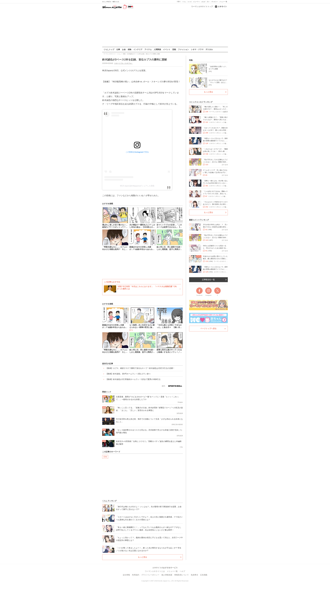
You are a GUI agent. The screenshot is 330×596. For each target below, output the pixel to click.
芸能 (174, 49)
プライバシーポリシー (150, 575)
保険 (129, 49)
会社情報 (126, 575)
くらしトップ (109, 49)
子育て (179, 1)
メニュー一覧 (223, 1)
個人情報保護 (166, 575)
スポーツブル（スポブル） (123, 63)
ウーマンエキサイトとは (155, 571)
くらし (184, 1)
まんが (203, 1)
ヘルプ (182, 571)
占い (208, 1)
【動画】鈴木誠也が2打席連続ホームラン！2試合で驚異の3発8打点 (133, 379)
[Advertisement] (165, 28)
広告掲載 (203, 575)
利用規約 (135, 575)
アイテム (148, 49)
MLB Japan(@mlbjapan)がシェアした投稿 (137, 186)
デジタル (209, 49)
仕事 (118, 49)
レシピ (190, 1)
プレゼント (214, 1)
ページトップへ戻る (208, 328)
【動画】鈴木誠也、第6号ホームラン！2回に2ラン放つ (128, 374)
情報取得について (181, 575)
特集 (191, 60)
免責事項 (194, 575)
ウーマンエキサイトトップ (202, 6)
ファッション (183, 49)
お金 (124, 49)
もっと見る (142, 557)
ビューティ (196, 1)
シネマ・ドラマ (197, 49)
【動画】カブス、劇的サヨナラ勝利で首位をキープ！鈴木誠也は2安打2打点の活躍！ (140, 368)
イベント (166, 49)
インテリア (137, 49)
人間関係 (157, 49)
